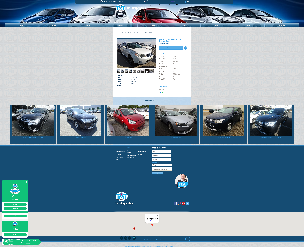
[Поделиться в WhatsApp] (163, 92)
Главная (119, 32)
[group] (152, 124)
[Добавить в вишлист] (185, 48)
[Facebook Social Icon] (176, 203)
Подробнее (119, 85)
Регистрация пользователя (143, 151)
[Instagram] (179, 203)
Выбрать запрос (155, 162)
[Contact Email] (134, 238)
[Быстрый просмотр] (33, 120)
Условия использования (120, 151)
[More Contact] (126, 238)
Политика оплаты (119, 153)
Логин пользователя (142, 153)
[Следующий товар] (297, 124)
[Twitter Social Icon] (187, 203)
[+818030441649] (122, 238)
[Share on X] (166, 92)
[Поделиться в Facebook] (160, 92)
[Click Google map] (129, 238)
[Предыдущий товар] (7, 124)
